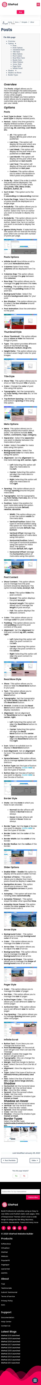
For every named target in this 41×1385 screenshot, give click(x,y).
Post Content (17, 56)
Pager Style (17, 66)
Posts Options (18, 48)
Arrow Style (17, 64)
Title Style (16, 52)
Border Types (13, 75)
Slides (34, 1160)
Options (11, 43)
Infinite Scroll (17, 68)
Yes (16, 1176)
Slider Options (18, 62)
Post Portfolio (10, 1160)
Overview (11, 41)
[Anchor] (18, 84)
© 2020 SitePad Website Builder (17, 1233)
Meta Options (17, 54)
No (24, 1176)
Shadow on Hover (14, 73)
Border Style (17, 60)
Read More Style (19, 58)
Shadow (11, 70)
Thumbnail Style (19, 50)
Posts (14, 45)
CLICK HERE (27, 767)
